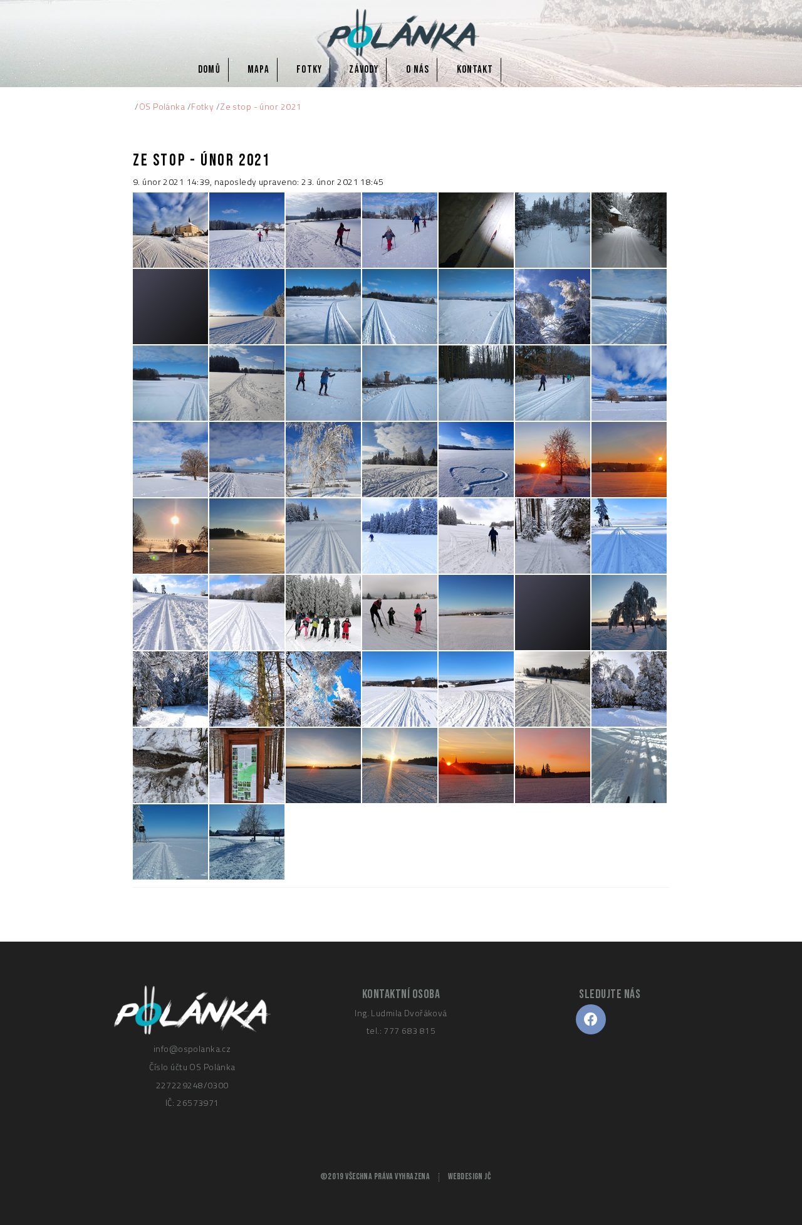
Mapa (258, 69)
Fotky (308, 69)
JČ (487, 1177)
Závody (363, 69)
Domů (209, 69)
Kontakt (475, 69)
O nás (417, 69)
